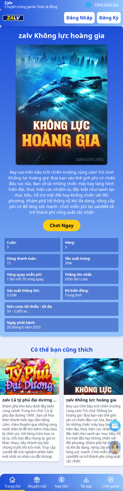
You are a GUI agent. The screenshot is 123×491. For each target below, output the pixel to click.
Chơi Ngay (62, 225)
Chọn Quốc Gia (106, 4)
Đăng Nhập (79, 18)
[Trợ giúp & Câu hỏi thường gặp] (115, 425)
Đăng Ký (108, 18)
